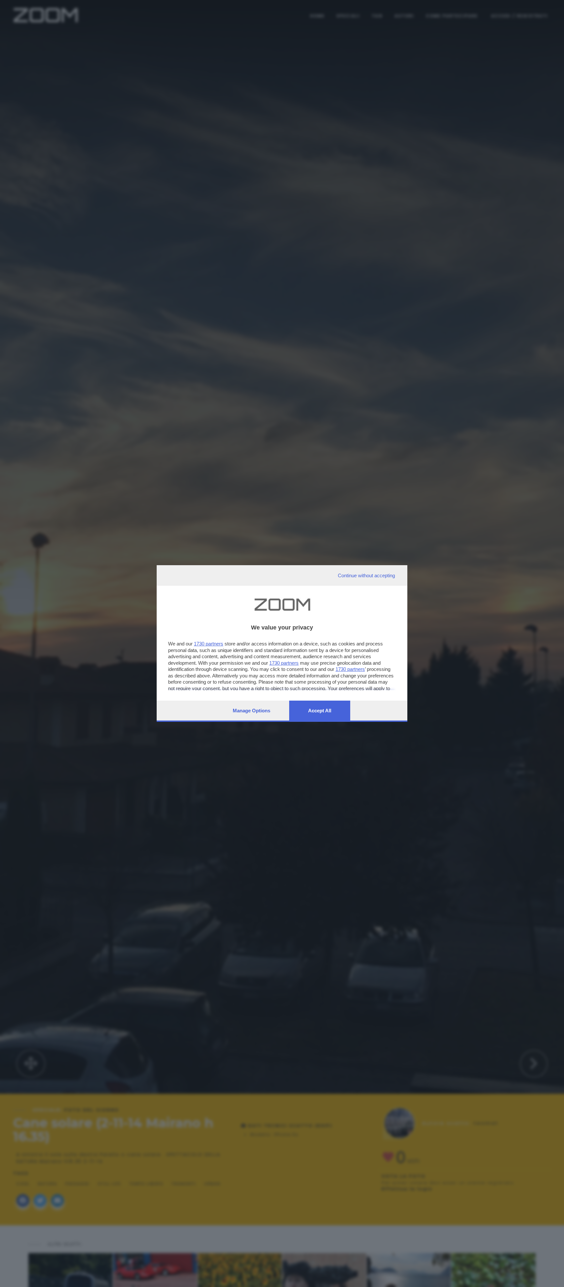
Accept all (319, 710)
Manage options (251, 710)
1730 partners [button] (208, 643)
